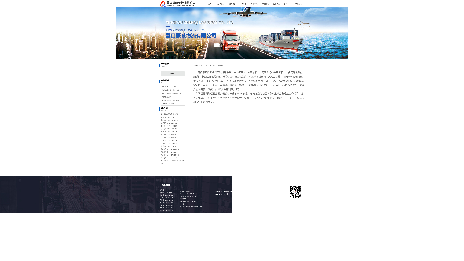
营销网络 (265, 4)
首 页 (205, 66)
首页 (209, 4)
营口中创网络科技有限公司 (260, 194)
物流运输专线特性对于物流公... (172, 90)
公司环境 (243, 4)
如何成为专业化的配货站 (170, 87)
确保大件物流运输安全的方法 (171, 93)
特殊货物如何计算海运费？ (171, 100)
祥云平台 (241, 194)
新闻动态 (232, 4)
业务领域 (254, 4)
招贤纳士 (287, 4)
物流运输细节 (166, 97)
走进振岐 (221, 4)
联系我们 (298, 4)
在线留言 (276, 4)
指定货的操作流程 (168, 104)
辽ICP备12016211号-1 (221, 194)
